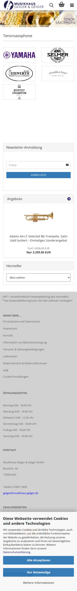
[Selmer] (58, 55)
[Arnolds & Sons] (58, 73)
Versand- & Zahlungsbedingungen (23, 349)
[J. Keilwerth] (19, 73)
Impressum (10, 328)
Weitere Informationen (38, 583)
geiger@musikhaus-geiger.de (20, 493)
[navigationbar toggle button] (72, 5)
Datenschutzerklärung (16, 552)
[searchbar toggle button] (51, 5)
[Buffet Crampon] (19, 92)
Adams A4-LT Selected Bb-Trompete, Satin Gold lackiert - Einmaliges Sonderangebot (39, 238)
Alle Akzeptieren (38, 560)
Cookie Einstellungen (16, 376)
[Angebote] (69, 199)
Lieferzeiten (10, 356)
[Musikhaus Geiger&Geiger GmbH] (22, 5)
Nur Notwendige (38, 572)
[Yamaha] (19, 55)
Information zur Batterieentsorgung (25, 342)
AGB (5, 370)
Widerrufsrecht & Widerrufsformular (25, 363)
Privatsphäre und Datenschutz (21, 321)
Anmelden (38, 175)
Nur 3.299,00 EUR (38, 250)
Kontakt (8, 335)
